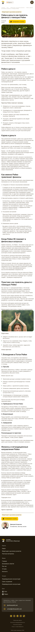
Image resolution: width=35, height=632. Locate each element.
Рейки (3, 263)
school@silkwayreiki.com (14, 609)
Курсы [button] (10, 2)
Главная (3, 7)
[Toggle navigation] (32, 2)
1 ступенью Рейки (27, 292)
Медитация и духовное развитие (17, 7)
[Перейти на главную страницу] (3, 2)
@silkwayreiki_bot (12, 605)
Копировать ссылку (18, 21)
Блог (8, 7)
